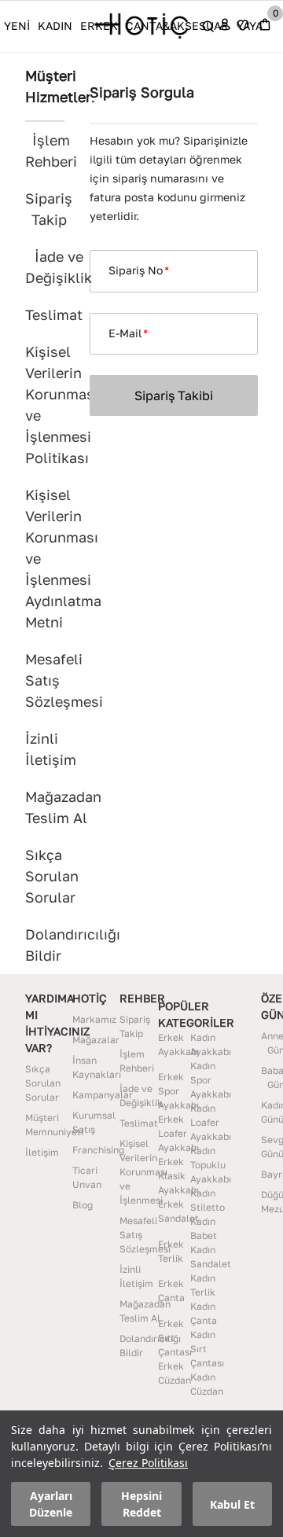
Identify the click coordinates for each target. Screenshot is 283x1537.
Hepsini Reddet (141, 1504)
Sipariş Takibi (173, 395)
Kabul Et (232, 1504)
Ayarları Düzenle (50, 1504)
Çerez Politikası (148, 1462)
